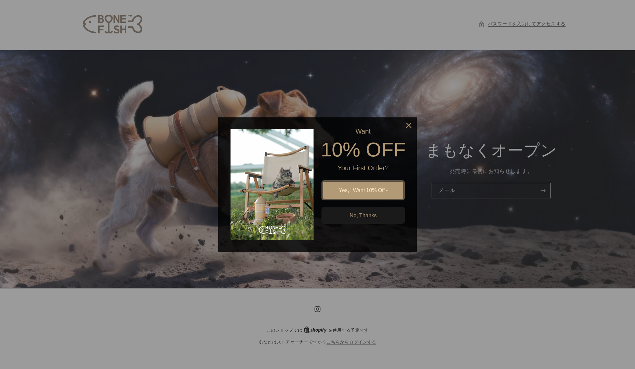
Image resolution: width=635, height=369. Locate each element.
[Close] (409, 125)
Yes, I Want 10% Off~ (363, 190)
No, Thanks (363, 215)
